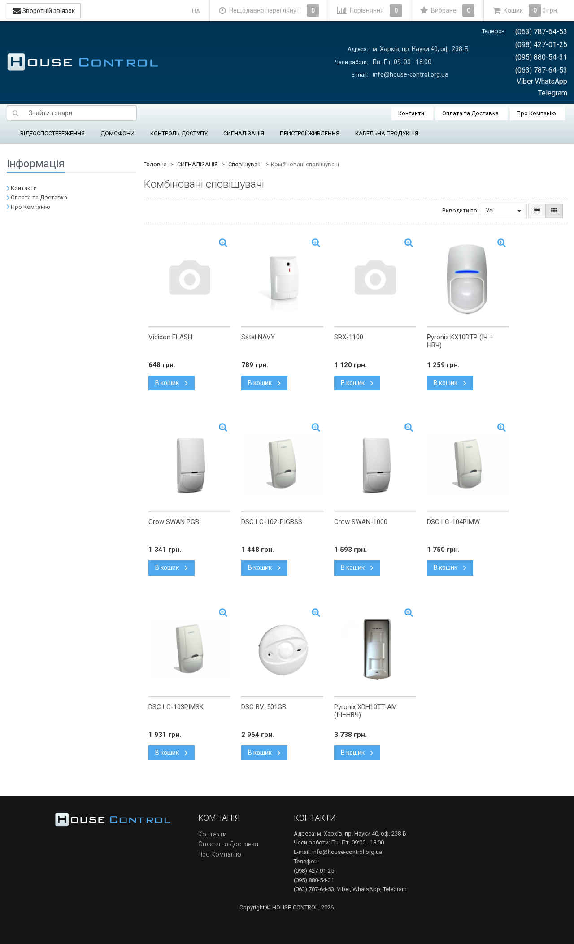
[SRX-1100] (375, 279)
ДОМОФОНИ (117, 133)
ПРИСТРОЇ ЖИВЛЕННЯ (309, 133)
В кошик (167, 382)
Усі (490, 210)
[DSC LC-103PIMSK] (189, 649)
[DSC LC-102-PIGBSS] (282, 464)
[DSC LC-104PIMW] (468, 464)
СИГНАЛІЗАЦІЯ (243, 133)
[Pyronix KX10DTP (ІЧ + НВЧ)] (468, 279)
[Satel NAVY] (282, 279)
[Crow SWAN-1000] (375, 464)
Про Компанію (536, 113)
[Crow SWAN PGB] (189, 464)
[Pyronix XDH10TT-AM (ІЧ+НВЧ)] (375, 649)
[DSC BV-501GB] (282, 649)
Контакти (411, 113)
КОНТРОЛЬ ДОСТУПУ (179, 133)
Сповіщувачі (245, 164)
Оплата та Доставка (470, 113)
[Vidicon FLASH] (189, 279)
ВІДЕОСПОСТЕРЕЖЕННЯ (52, 133)
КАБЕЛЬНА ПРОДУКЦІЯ (386, 133)
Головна (155, 164)
